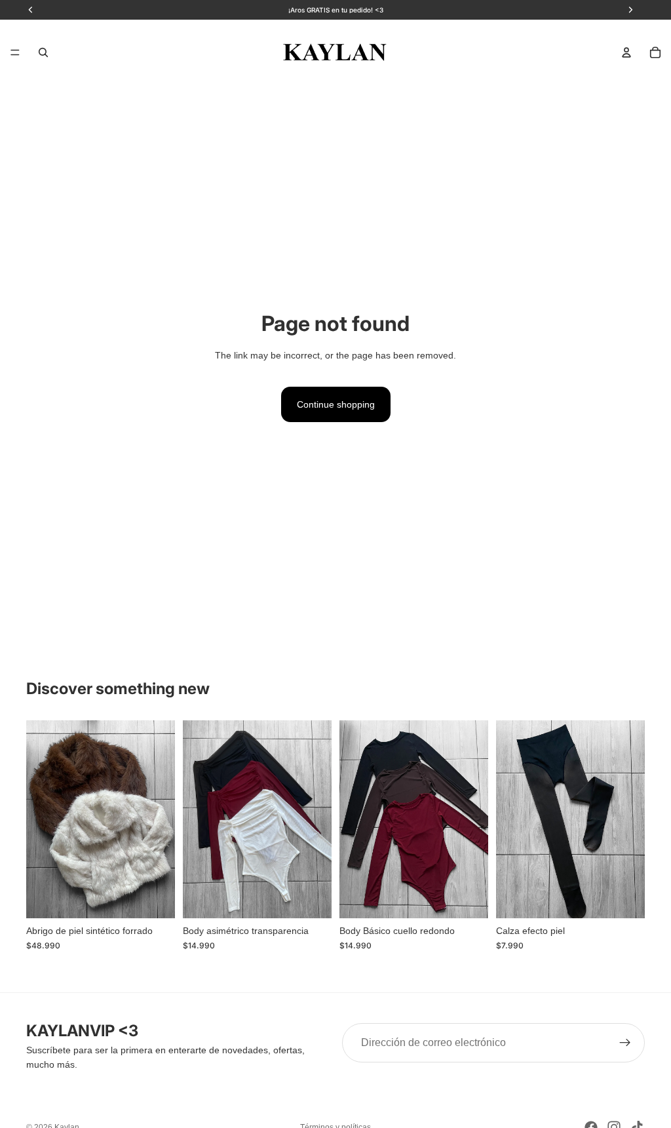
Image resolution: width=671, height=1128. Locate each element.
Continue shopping (336, 404)
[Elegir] (154, 898)
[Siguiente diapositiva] (160, 819)
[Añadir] (624, 898)
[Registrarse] (625, 1043)
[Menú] (15, 52)
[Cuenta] (626, 52)
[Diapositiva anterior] (40, 819)
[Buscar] (43, 52)
